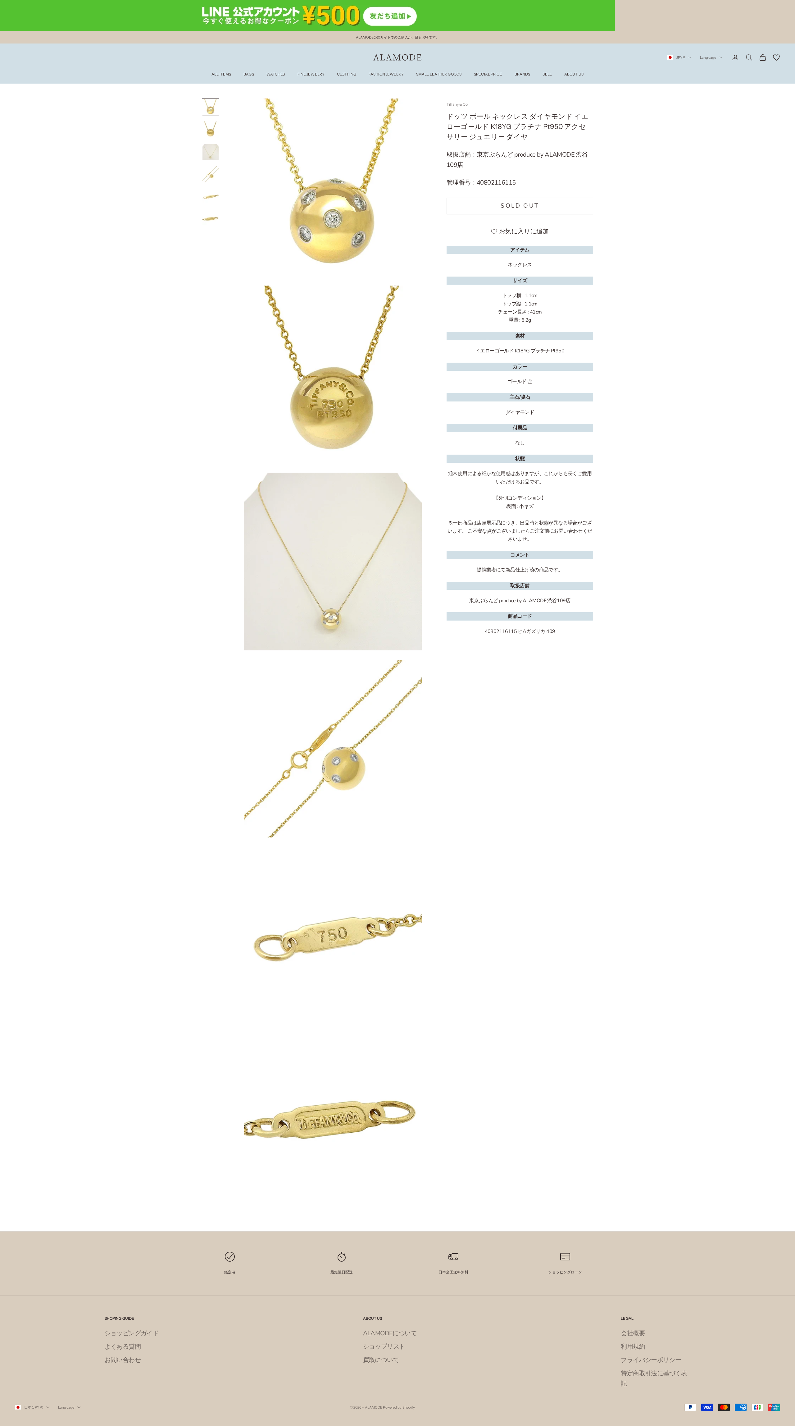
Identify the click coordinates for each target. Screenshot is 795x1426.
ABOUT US (574, 74)
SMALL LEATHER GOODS (438, 74)
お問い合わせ (123, 1360)
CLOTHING (346, 74)
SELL (547, 74)
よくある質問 (123, 1346)
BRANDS (522, 74)
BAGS (248, 74)
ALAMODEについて (390, 1333)
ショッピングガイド (132, 1333)
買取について (381, 1360)
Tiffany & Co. (458, 104)
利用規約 (633, 1346)
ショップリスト (384, 1346)
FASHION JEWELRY (386, 74)
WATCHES (275, 74)
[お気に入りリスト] (776, 57)
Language (708, 57)
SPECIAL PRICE (488, 74)
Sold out (520, 206)
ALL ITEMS (221, 74)
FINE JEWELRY (311, 74)
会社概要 (633, 1333)
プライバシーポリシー (651, 1360)
